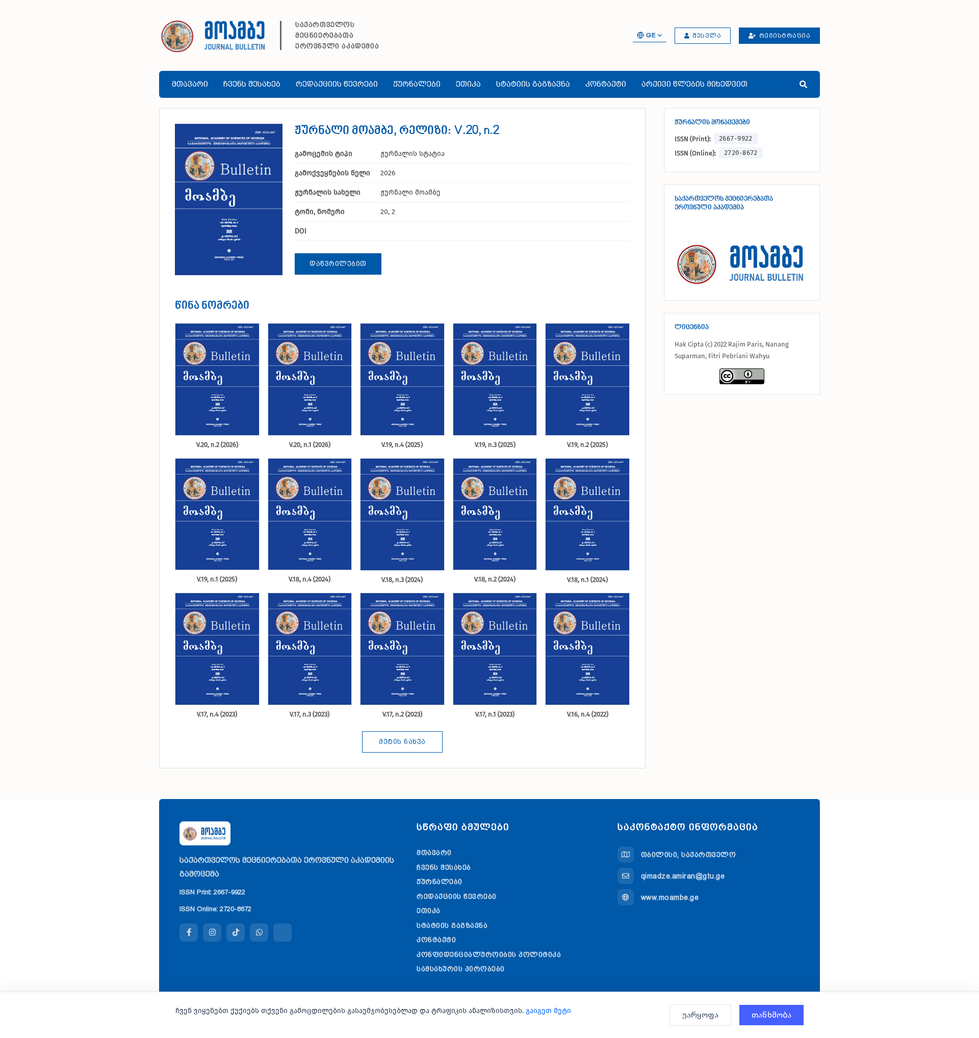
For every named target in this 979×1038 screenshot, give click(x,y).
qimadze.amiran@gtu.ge (683, 876)
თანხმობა (771, 1015)
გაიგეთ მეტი (548, 1010)
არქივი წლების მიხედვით (694, 84)
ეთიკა (468, 84)
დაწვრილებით (338, 264)
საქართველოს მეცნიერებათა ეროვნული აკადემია (337, 35)
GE (651, 35)
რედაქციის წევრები (337, 84)
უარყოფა (700, 1015)
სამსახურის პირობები (461, 969)
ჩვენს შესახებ (251, 84)
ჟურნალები (417, 84)
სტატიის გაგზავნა (533, 84)
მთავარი (190, 84)
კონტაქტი (605, 84)
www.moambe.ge (670, 897)
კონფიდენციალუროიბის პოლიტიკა (489, 954)
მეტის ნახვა (402, 742)
